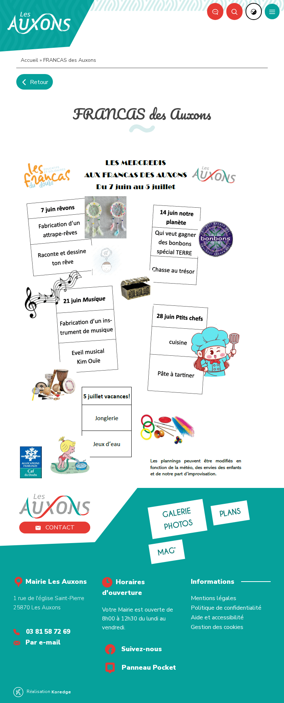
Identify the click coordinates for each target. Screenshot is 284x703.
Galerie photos (177, 519)
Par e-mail (43, 642)
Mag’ (166, 551)
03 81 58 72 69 (48, 631)
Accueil (29, 60)
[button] (234, 11)
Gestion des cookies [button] (217, 627)
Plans (230, 512)
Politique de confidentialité (226, 608)
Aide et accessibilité (217, 617)
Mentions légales (213, 598)
